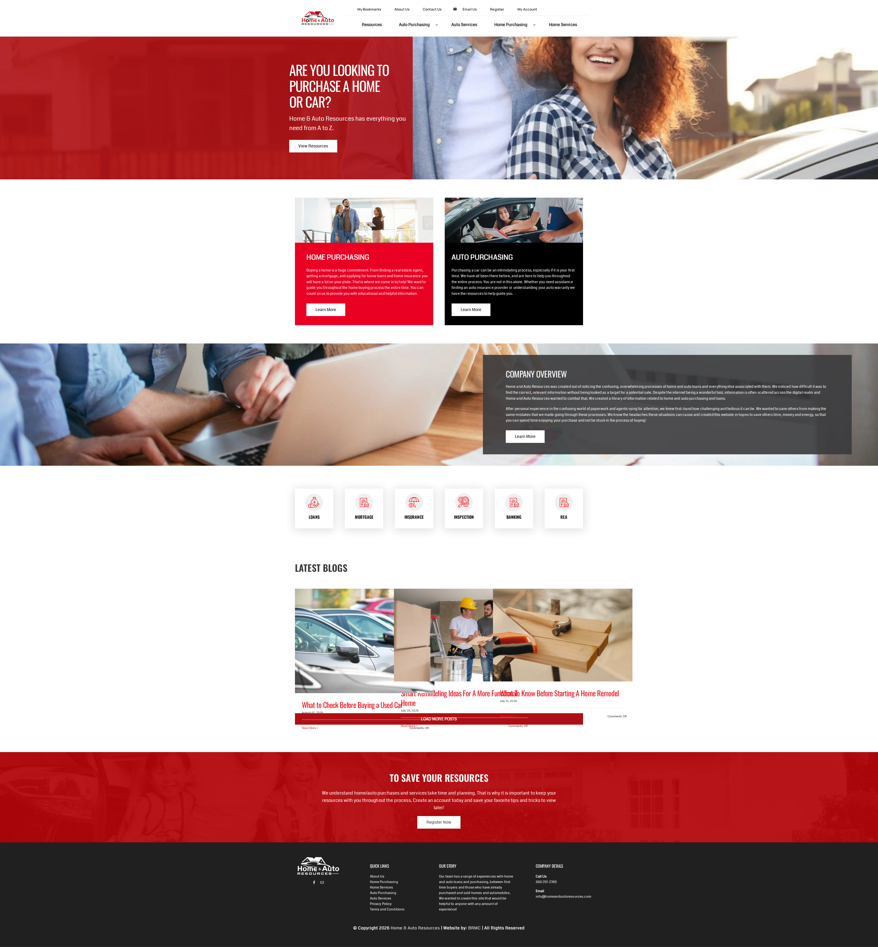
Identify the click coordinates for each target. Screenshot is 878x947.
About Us (377, 876)
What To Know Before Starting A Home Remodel (559, 693)
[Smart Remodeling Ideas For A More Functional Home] (463, 635)
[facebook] (314, 882)
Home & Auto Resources (415, 928)
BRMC (474, 928)
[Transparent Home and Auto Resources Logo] (318, 5)
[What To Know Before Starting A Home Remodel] (562, 635)
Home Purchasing (384, 881)
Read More (309, 728)
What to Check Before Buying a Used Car (352, 704)
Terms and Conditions (387, 909)
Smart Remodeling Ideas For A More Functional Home (459, 698)
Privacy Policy (381, 903)
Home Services (381, 887)
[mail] (322, 882)
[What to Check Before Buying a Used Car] (364, 641)
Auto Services (380, 898)
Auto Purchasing (383, 892)
